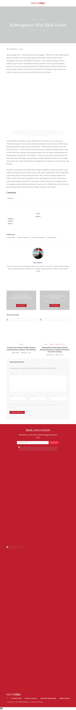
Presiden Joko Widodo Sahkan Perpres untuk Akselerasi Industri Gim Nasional (21, 348)
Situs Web (53, 396)
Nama (11, 396)
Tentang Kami (16, 698)
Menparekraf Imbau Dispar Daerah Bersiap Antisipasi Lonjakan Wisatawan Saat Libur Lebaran (54, 349)
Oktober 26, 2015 (32, 30)
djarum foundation (23, 237)
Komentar (12, 373)
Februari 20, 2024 (26, 352)
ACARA (46, 344)
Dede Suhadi (15, 352)
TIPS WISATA (24, 294)
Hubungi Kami (64, 698)
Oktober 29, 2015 (49, 301)
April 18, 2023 (59, 354)
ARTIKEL (35, 19)
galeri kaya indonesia (38, 237)
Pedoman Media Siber (48, 698)
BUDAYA (41, 19)
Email (32, 396)
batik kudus (11, 237)
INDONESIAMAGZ (52, 237)
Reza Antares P (43, 30)
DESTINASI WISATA (60, 344)
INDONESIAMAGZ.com (25, 702)
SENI (57, 294)
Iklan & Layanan (31, 698)
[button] (69, 3)
